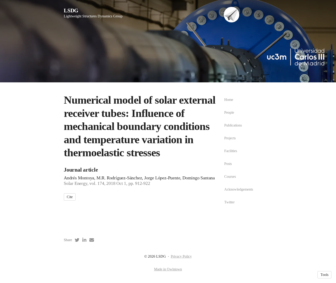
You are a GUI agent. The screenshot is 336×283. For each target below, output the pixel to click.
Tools (324, 275)
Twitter (229, 202)
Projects (230, 138)
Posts (228, 164)
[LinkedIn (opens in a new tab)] (84, 240)
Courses (230, 176)
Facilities (230, 151)
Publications (233, 125)
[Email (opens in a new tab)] (91, 240)
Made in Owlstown (168, 269)
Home (228, 100)
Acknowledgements (238, 189)
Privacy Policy (181, 256)
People (229, 112)
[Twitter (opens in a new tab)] (77, 240)
